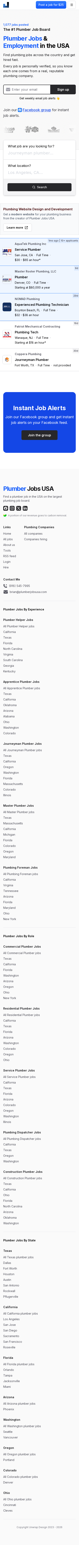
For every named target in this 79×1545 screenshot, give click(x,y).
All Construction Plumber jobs (22, 1178)
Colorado (9, 733)
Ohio (6, 722)
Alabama (9, 716)
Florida (7, 643)
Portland (8, 1460)
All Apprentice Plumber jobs (21, 688)
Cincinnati (9, 1505)
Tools (7, 550)
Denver (8, 1482)
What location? (19, 166)
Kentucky (9, 671)
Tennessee (10, 891)
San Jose (9, 1324)
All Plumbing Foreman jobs (20, 874)
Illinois (7, 795)
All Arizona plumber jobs (19, 1403)
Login (7, 561)
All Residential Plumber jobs (21, 1015)
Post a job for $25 (51, 4)
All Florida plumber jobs (18, 1364)
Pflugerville (10, 1296)
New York (9, 919)
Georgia (8, 665)
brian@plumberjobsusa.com (28, 592)
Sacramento (11, 1336)
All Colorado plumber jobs (20, 1476)
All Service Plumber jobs (19, 1077)
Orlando (8, 1369)
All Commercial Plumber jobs (22, 953)
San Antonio (11, 1285)
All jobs (8, 539)
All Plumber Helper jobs (18, 626)
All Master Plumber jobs (18, 812)
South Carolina (13, 660)
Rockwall (9, 1291)
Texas (7, 637)
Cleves (8, 1510)
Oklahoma (10, 705)
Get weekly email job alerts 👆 (39, 98)
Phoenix (8, 1409)
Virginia (8, 654)
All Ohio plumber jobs (17, 1499)
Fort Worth (10, 1268)
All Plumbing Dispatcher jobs (22, 1138)
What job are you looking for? (31, 146)
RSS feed (9, 556)
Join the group (39, 435)
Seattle (8, 1431)
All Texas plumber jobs (18, 1257)
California (9, 632)
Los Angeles (11, 1319)
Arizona (8, 710)
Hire (6, 567)
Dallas (7, 1263)
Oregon (8, 767)
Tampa (7, 1375)
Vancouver (10, 1437)
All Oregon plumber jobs (19, 1454)
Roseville (9, 1347)
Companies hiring (35, 539)
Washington (11, 727)
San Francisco (12, 1341)
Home (7, 533)
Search (42, 187)
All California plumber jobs (20, 1313)
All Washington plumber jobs (22, 1426)
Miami (7, 1386)
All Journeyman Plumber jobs (22, 750)
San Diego (10, 1330)
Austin (7, 1279)
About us (9, 545)
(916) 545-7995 (19, 586)
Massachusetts (13, 784)
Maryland (9, 857)
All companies (33, 533)
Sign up (63, 89)
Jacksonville (11, 1381)
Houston (8, 1274)
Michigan (9, 834)
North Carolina (12, 648)
